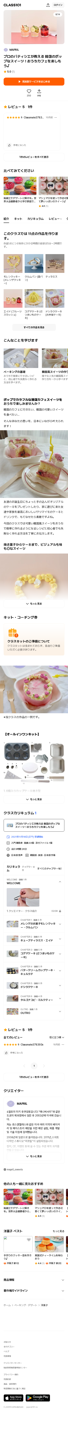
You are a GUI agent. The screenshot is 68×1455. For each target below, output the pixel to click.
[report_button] (55, 117)
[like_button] (9, 145)
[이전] (24, 1065)
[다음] (43, 1065)
